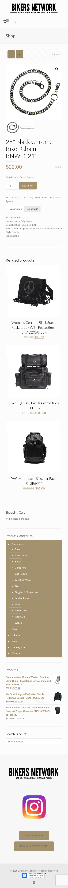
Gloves (18, 586)
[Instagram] (34, 882)
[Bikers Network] (34, 8)
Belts (17, 549)
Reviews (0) (32, 209)
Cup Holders (21, 574)
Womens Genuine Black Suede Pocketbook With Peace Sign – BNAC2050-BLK (34, 327)
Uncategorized (19, 647)
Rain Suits (20, 616)
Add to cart (27, 185)
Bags (14, 629)
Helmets (16, 635)
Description (16, 209)
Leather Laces (22, 598)
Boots (18, 561)
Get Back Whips (23, 580)
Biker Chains (41, 197)
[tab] (15, 209)
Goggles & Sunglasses (26, 592)
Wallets (18, 623)
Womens (16, 653)
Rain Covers (21, 610)
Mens (14, 641)
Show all (56, 54)
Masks (18, 604)
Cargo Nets (20, 567)
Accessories (18, 544)
